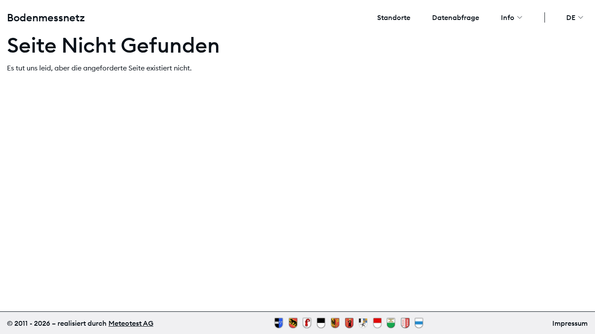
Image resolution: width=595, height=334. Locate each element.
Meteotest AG (130, 323)
